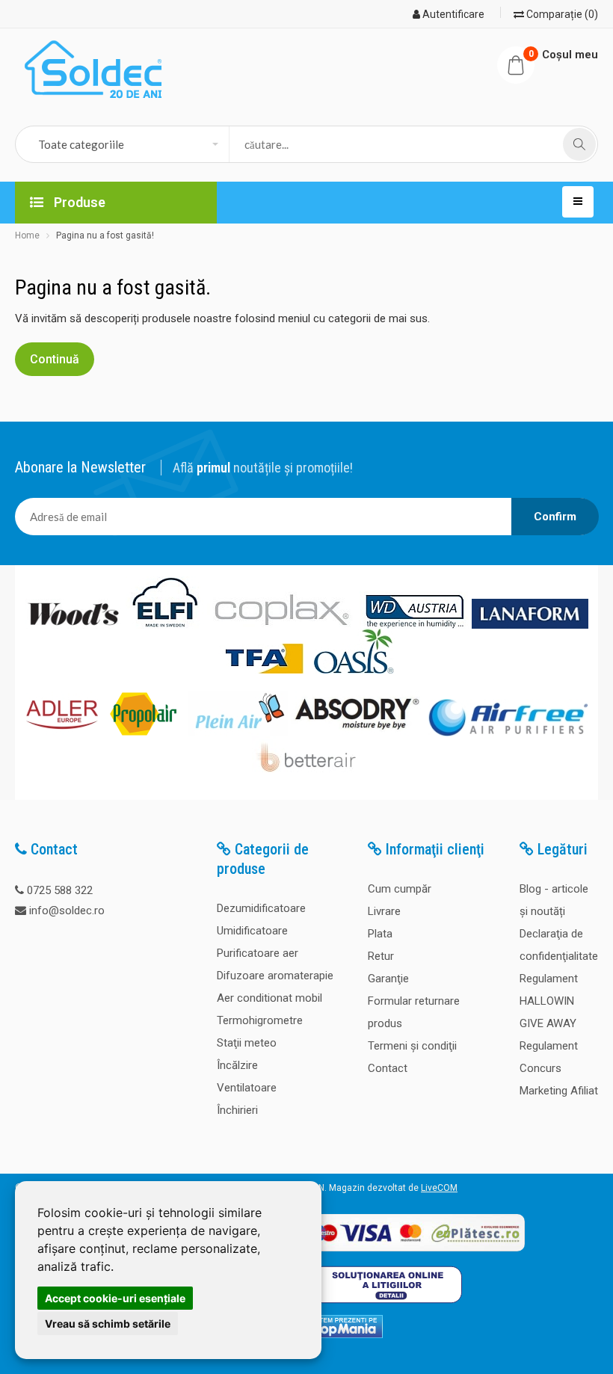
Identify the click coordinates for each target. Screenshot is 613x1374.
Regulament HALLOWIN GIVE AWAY (549, 1001)
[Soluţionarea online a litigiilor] (387, 1306)
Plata (380, 933)
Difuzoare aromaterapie (275, 975)
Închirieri (237, 1110)
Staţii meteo (247, 1043)
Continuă (54, 359)
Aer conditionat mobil (269, 998)
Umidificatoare (252, 930)
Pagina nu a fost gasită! (105, 235)
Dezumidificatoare (261, 908)
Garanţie (388, 978)
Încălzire (237, 1065)
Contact (387, 1068)
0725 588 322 (60, 890)
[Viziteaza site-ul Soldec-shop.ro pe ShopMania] (341, 1335)
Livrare (384, 911)
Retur (381, 956)
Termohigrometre (260, 1020)
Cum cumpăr (399, 889)
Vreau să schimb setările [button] (107, 1323)
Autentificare (452, 14)
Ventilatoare (247, 1087)
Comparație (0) (561, 14)
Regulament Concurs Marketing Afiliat (559, 1068)
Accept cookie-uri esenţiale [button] (115, 1298)
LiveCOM (439, 1188)
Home (27, 235)
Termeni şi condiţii (412, 1046)
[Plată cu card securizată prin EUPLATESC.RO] (414, 1252)
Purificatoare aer (257, 953)
